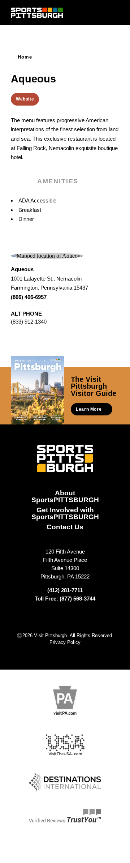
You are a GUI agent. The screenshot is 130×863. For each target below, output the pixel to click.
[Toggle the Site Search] (102, 12)
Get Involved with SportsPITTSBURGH (65, 513)
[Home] (37, 13)
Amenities (57, 181)
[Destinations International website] (65, 782)
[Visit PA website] (65, 700)
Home (25, 57)
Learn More (88, 409)
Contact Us (65, 527)
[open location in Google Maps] (47, 255)
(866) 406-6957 (29, 297)
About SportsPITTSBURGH (65, 496)
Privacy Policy (65, 642)
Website (25, 99)
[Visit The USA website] (65, 745)
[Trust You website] (65, 816)
